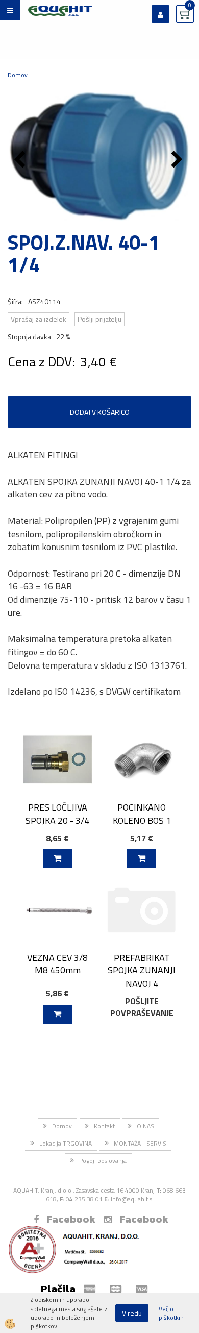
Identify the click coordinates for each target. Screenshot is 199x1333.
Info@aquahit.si (132, 1199)
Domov (18, 75)
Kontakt (104, 1126)
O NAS (145, 1126)
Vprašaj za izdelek (38, 319)
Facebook (70, 1219)
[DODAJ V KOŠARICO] (57, 858)
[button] (178, 160)
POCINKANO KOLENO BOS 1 (142, 813)
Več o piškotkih (171, 1313)
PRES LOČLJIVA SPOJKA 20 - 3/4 (57, 813)
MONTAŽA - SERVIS (140, 1143)
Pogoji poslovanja (103, 1160)
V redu (132, 1312)
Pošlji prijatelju (99, 319)
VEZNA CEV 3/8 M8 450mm (57, 963)
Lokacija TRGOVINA (65, 1143)
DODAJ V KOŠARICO (100, 412)
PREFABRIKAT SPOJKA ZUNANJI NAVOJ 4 (142, 970)
